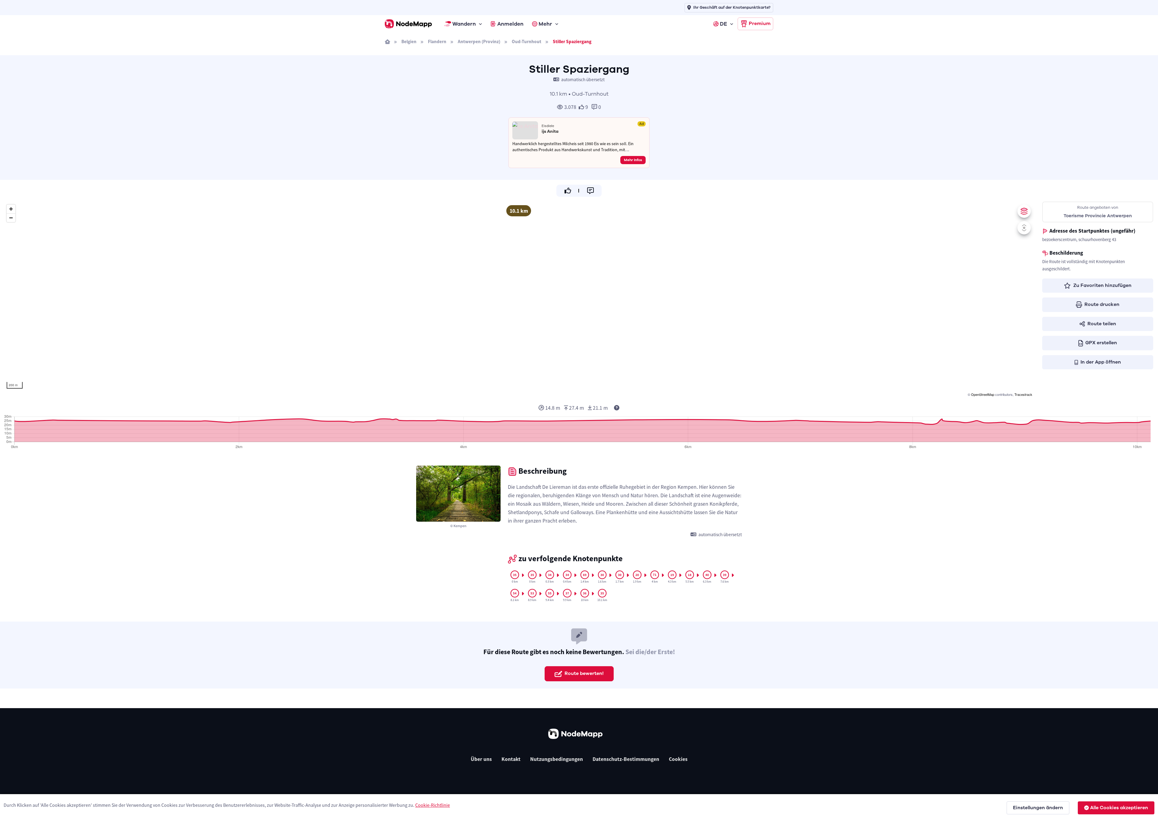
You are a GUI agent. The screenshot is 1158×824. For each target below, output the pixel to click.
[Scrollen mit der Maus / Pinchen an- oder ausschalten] (1024, 227)
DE (723, 23)
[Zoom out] (11, 217)
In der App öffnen (1100, 362)
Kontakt (510, 759)
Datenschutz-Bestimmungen (626, 759)
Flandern (437, 41)
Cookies (678, 759)
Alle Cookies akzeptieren (1119, 807)
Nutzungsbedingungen (556, 759)
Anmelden (510, 23)
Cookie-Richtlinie (432, 805)
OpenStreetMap (982, 394)
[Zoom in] (11, 209)
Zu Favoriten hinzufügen (1102, 285)
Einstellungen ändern (1038, 807)
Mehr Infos (633, 159)
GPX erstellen (1101, 342)
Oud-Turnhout (526, 41)
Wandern (464, 23)
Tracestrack (1023, 394)
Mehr (545, 23)
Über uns (481, 759)
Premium (759, 23)
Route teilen (1101, 323)
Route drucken (1101, 304)
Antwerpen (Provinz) (479, 41)
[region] (519, 300)
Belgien (408, 41)
